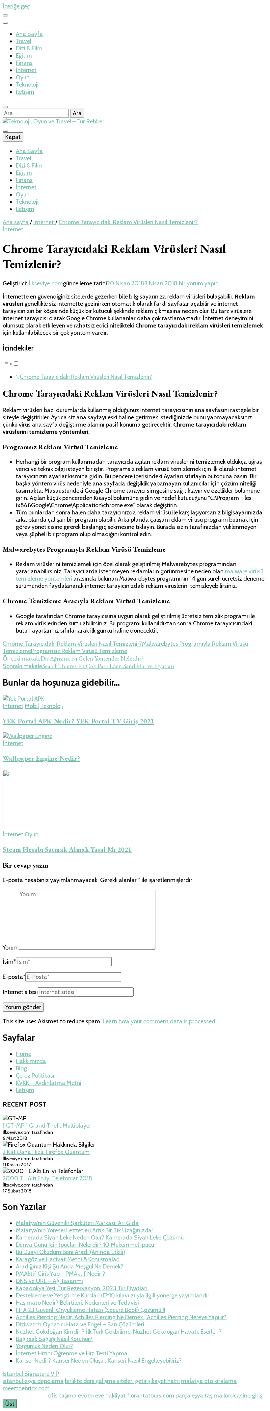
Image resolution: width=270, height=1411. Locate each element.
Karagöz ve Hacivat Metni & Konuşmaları (68, 1259)
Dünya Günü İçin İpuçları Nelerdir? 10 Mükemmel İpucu (85, 1244)
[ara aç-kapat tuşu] (5, 107)
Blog (21, 1068)
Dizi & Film (29, 48)
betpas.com (219, 1388)
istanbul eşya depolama (33, 1381)
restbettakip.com (25, 1395)
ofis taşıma (62, 1395)
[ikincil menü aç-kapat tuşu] (5, 15)
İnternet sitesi (20, 992)
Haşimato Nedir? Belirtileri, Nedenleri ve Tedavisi (77, 1302)
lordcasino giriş (243, 1395)
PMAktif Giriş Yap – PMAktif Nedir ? (60, 1273)
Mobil (32, 706)
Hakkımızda (31, 1061)
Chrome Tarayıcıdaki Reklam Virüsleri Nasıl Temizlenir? (86, 376)
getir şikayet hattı (157, 1381)
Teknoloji (27, 84)
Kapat (13, 137)
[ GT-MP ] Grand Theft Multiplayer (47, 1125)
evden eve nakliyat (102, 1395)
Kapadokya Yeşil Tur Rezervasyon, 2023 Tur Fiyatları (82, 1288)
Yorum (11, 947)
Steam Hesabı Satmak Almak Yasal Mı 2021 (67, 849)
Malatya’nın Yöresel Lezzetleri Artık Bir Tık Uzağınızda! (84, 1230)
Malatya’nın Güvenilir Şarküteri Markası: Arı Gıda (77, 1223)
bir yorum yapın (198, 283)
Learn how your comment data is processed (159, 1021)
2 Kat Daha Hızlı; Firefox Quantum (46, 1152)
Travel (23, 41)
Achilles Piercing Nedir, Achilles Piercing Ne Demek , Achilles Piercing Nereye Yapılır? (121, 1317)
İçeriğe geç (16, 6)
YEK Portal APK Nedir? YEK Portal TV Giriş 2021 (78, 721)
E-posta (14, 976)
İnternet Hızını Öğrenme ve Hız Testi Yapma (71, 1353)
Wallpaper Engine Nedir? (41, 758)
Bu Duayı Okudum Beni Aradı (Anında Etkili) (70, 1252)
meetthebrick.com (26, 1388)
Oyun (23, 77)
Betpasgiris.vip (69, 1388)
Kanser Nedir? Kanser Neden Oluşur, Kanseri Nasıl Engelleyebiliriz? (99, 1360)
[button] (11, 363)
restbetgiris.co (107, 1388)
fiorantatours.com (150, 1395)
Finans (24, 62)
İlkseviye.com (46, 283)
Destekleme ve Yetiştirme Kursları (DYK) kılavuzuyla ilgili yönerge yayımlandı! (112, 1295)
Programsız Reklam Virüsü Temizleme (79, 651)
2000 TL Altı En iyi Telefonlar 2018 (47, 1178)
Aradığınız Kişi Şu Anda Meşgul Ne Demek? (69, 1266)
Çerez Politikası (35, 1075)
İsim (9, 961)
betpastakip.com (149, 1388)
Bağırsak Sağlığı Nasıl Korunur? (54, 1339)
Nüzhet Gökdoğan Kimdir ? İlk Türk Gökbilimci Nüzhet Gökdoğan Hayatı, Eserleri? (119, 1331)
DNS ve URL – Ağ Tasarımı (49, 1281)
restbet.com (187, 1388)
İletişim (25, 91)
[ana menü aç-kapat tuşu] (5, 131)
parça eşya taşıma (199, 1395)
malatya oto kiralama (209, 1381)
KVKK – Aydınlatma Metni (48, 1082)
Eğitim (24, 55)
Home (23, 1054)
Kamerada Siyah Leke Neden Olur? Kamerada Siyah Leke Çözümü (100, 1237)
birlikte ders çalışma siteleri (99, 1381)
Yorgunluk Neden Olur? (44, 1346)
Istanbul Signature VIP (31, 1373)
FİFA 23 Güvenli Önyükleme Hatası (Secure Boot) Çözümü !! (90, 1310)
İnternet (26, 70)
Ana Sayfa (29, 34)
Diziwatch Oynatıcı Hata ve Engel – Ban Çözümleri (80, 1324)
